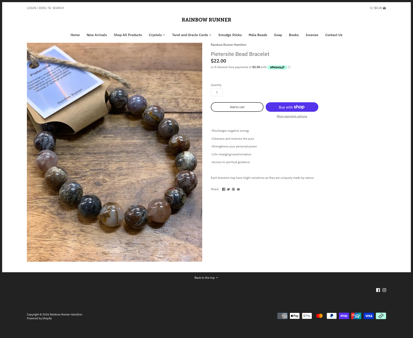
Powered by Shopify (39, 318)
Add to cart (237, 107)
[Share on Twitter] (228, 189)
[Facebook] (378, 290)
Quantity (216, 85)
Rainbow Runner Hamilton (228, 45)
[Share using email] (238, 189)
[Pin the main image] (233, 189)
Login (31, 8)
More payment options (292, 116)
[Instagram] (384, 290)
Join (42, 8)
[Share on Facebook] (223, 189)
